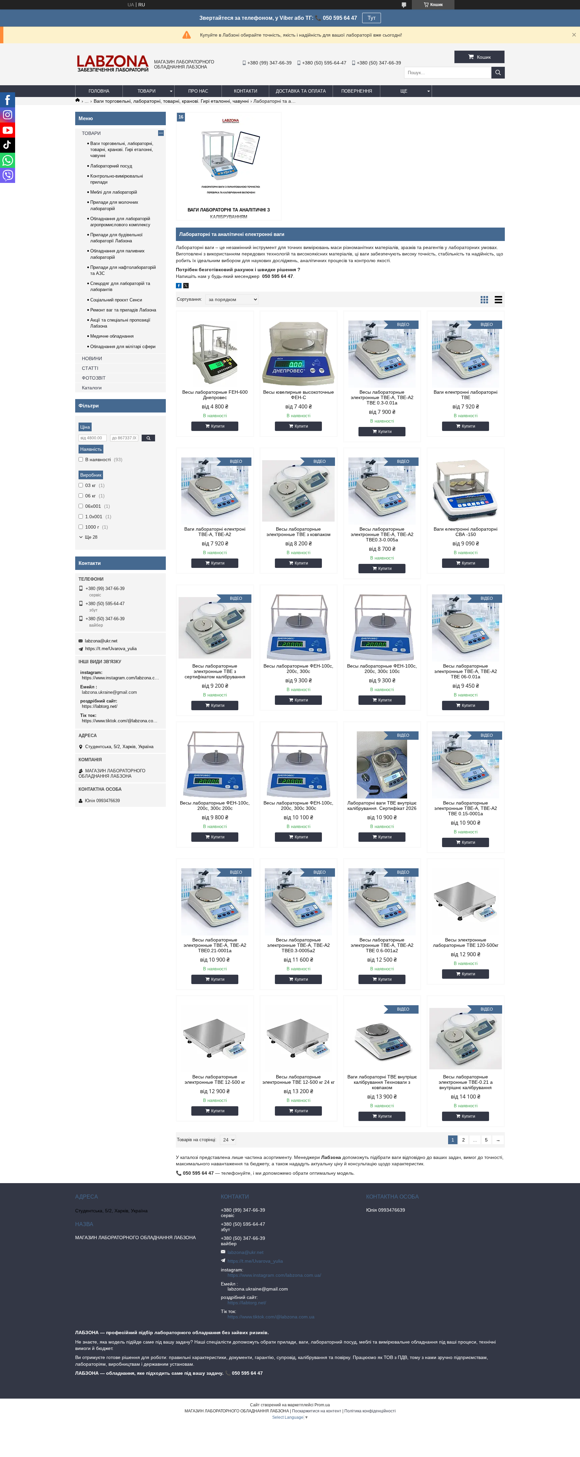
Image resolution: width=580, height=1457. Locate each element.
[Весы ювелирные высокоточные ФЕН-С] (298, 354)
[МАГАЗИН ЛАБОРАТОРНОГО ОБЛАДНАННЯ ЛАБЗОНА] (113, 71)
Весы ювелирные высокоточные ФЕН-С (298, 394)
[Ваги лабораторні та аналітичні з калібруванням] (229, 159)
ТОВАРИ (146, 91)
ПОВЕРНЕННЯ (356, 91)
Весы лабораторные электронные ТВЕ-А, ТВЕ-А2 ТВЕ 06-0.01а (465, 671)
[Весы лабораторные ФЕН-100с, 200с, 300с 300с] (298, 764)
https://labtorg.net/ (99, 706)
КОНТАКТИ (245, 91)
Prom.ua (322, 1405)
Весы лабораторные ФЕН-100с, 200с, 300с (298, 668)
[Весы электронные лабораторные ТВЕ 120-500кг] (465, 901)
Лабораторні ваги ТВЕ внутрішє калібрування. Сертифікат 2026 (382, 805)
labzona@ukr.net (101, 640)
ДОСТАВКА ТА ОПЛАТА (301, 91)
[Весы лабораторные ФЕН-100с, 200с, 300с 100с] (382, 628)
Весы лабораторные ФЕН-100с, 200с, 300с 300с (298, 805)
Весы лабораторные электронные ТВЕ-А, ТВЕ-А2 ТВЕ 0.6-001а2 (382, 945)
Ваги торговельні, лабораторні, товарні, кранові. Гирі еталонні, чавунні (171, 101)
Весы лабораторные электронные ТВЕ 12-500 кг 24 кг (298, 1079)
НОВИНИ (92, 358)
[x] (186, 286)
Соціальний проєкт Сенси (116, 299)
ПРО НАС (198, 91)
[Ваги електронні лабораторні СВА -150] (465, 491)
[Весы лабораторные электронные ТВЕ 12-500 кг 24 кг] (298, 1038)
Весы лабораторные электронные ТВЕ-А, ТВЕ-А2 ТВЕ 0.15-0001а (465, 808)
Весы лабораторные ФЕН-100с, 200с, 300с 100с (382, 668)
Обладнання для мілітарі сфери (122, 346)
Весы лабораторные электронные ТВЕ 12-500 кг (215, 1079)
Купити (218, 426)
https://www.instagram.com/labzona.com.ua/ (121, 677)
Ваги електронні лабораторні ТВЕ (465, 394)
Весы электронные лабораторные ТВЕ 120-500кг (465, 942)
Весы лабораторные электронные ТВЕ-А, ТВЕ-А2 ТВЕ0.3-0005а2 (298, 945)
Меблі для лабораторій (113, 192)
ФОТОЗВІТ (94, 378)
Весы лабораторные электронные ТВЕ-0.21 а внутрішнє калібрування (466, 1082)
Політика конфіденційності (370, 1411)
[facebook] (179, 286)
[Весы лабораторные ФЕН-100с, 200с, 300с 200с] (215, 764)
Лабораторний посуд (111, 165)
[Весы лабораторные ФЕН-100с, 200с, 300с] (298, 628)
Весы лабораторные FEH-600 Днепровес (215, 394)
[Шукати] (498, 73)
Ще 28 (91, 537)
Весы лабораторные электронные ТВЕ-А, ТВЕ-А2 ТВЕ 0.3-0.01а (382, 397)
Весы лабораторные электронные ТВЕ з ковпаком (299, 531)
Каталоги (92, 387)
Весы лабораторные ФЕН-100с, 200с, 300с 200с (215, 805)
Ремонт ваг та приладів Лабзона (123, 309)
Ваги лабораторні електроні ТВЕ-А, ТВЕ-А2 (214, 531)
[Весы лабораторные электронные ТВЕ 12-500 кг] (215, 1038)
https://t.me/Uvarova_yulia (111, 648)
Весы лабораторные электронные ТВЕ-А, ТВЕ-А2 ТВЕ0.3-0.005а (382, 534)
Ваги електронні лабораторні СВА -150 (465, 531)
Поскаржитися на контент (316, 1411)
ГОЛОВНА (99, 91)
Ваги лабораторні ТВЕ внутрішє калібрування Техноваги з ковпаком (382, 1082)
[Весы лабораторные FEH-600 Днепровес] (215, 354)
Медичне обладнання (112, 336)
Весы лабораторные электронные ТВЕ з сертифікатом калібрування (215, 671)
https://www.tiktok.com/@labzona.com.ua (121, 720)
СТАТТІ (90, 368)
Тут (372, 18)
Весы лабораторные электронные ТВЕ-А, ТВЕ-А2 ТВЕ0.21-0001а (215, 945)
